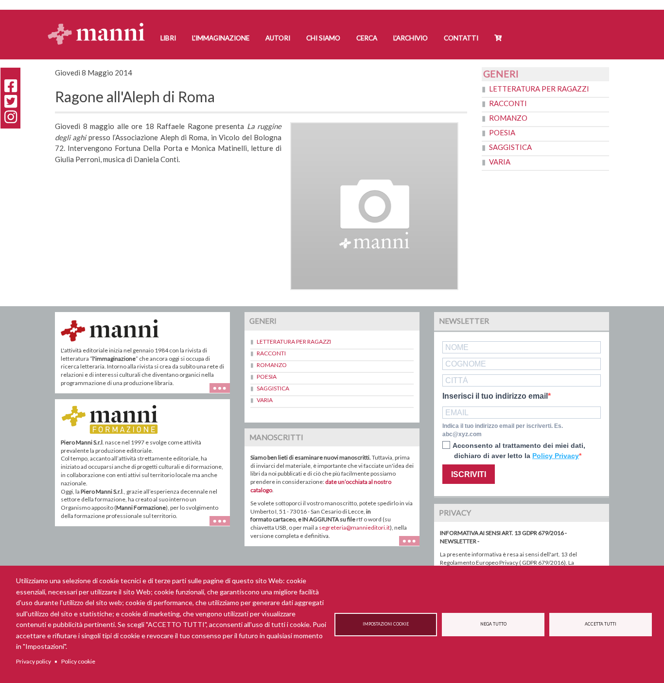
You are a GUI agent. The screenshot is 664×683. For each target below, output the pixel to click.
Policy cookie (78, 661)
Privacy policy (33, 661)
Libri (168, 38)
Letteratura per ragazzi (539, 88)
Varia (499, 161)
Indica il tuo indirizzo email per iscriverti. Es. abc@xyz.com (502, 430)
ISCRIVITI (468, 474)
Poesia (502, 132)
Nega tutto (493, 624)
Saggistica (510, 147)
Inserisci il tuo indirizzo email (495, 396)
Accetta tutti (600, 624)
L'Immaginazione (220, 38)
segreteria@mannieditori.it (354, 527)
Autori (277, 38)
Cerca (366, 38)
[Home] (100, 24)
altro (223, 526)
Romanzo (508, 117)
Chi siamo (323, 38)
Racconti (508, 103)
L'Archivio (410, 38)
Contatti (461, 38)
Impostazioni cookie (386, 624)
